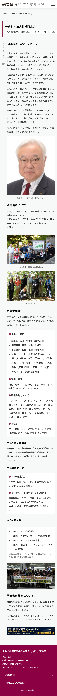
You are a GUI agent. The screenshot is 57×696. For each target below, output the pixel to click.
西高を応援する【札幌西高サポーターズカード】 (27, 32)
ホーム (5, 13)
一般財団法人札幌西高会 (15, 682)
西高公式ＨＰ (10, 674)
